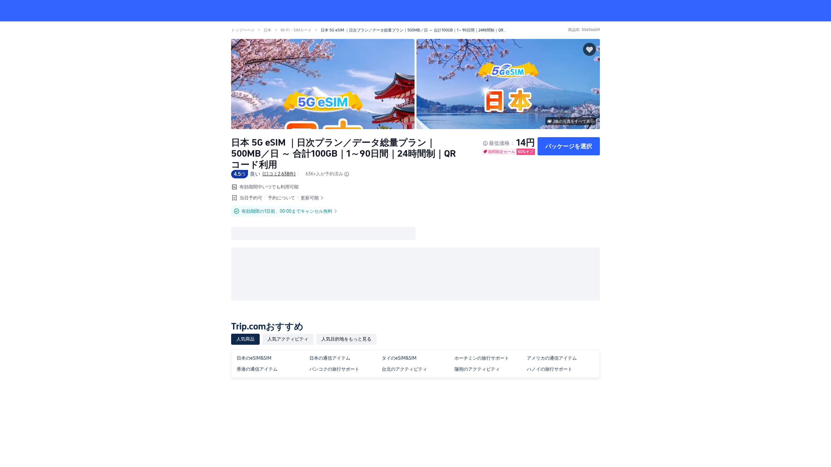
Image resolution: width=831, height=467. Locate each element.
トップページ (242, 30)
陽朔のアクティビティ (477, 369)
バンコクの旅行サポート (334, 369)
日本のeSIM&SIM (254, 358)
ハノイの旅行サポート (549, 369)
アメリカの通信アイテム (552, 358)
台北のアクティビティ (404, 369)
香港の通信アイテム (257, 369)
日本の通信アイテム (329, 358)
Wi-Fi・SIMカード (296, 30)
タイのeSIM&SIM (399, 358)
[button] (694, 10)
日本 (267, 30)
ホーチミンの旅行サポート (481, 358)
